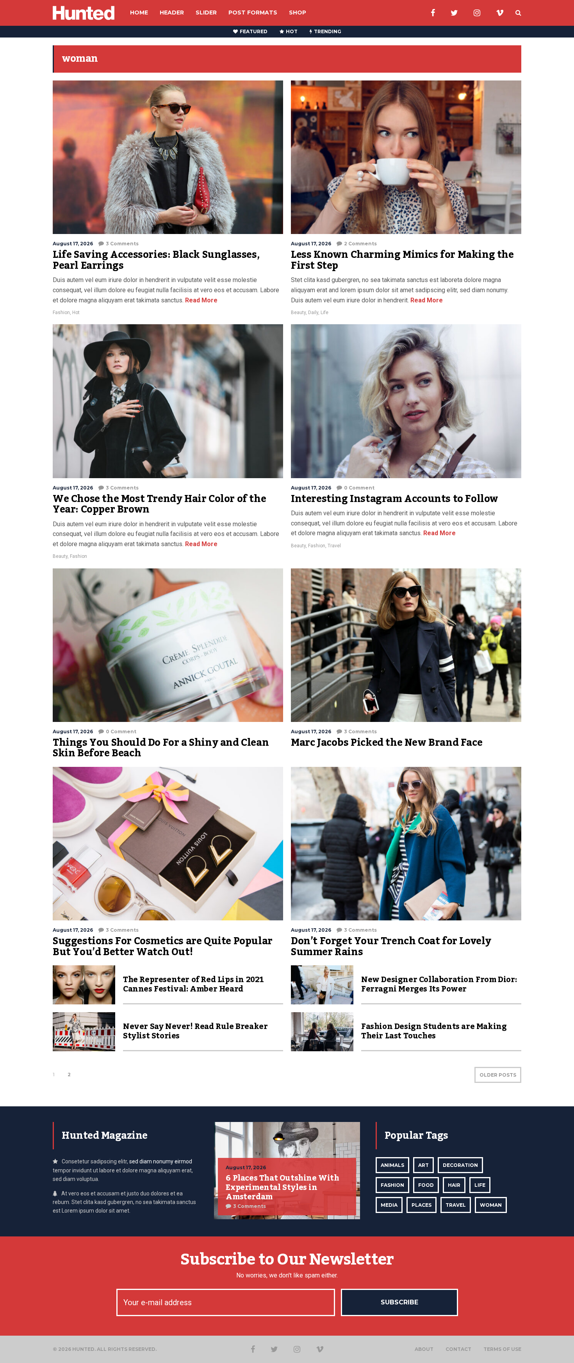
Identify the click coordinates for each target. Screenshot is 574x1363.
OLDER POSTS (498, 1075)
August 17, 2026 (73, 244)
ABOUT (424, 1349)
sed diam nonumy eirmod (160, 1161)
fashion (392, 1185)
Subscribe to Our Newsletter (287, 1259)
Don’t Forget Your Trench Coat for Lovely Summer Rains (391, 946)
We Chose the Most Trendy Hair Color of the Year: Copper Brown (159, 504)
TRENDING (327, 31)
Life (324, 312)
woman (491, 1205)
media (389, 1205)
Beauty (298, 312)
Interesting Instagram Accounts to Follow (394, 499)
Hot (76, 312)
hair (454, 1185)
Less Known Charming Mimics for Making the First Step (402, 260)
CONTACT (458, 1349)
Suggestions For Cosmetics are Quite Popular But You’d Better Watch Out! (163, 946)
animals (392, 1165)
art (423, 1165)
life (479, 1185)
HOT (292, 31)
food (426, 1185)
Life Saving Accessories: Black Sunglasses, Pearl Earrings (156, 260)
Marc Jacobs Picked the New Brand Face (386, 742)
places (421, 1205)
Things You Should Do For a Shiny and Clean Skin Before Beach (161, 748)
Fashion (61, 312)
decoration (460, 1165)
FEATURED (253, 31)
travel (456, 1205)
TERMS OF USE (502, 1349)
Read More (200, 300)
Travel (334, 545)
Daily (313, 312)
